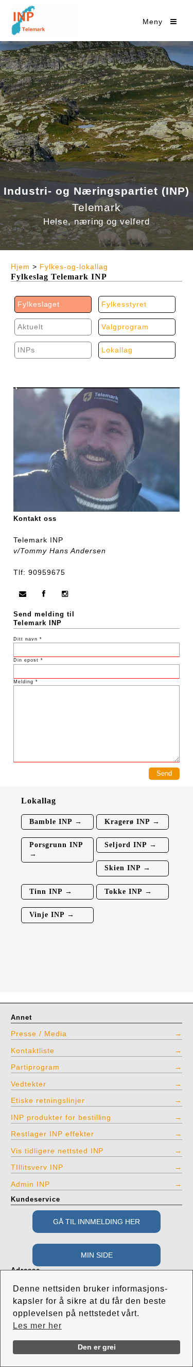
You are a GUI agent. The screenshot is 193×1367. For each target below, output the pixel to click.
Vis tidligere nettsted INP (57, 1151)
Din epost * (28, 660)
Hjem (20, 267)
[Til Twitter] (65, 593)
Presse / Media (39, 1033)
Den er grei (97, 1347)
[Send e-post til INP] (22, 593)
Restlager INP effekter (52, 1134)
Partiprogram (35, 1067)
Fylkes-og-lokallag (74, 267)
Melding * (25, 681)
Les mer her (37, 1325)
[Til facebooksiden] (44, 593)
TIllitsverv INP (37, 1167)
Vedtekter (28, 1084)
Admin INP (30, 1184)
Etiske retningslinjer (48, 1100)
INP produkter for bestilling (61, 1117)
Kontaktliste (33, 1050)
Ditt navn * (27, 639)
